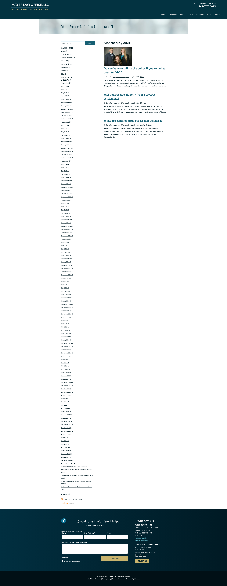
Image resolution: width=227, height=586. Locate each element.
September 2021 (66, 275)
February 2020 (65, 336)
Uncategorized (65, 77)
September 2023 (66, 197)
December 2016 (66, 460)
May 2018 (64, 405)
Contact (216, 14)
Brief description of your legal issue (74, 542)
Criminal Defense (146, 125)
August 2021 (65, 278)
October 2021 (65, 271)
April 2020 (64, 330)
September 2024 (66, 158)
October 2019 (65, 349)
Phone (109, 533)
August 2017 (65, 434)
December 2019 (66, 343)
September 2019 (66, 353)
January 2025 (65, 145)
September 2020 (66, 314)
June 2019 (64, 363)
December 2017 (66, 421)
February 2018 (65, 415)
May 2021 (64, 288)
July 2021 (64, 281)
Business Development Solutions (122, 579)
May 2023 (64, 210)
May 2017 (64, 444)
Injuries (63, 70)
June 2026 (64, 89)
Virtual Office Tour (141, 541)
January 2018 (65, 418)
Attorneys (171, 14)
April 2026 (64, 96)
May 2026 (64, 93)
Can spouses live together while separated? (74, 466)
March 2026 (65, 99)
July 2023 (64, 203)
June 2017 (64, 441)
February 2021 (65, 297)
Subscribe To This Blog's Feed (72, 499)
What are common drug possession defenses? (133, 120)
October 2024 (65, 154)
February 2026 (65, 102)
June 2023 (64, 206)
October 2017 (65, 428)
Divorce (143, 103)
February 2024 (65, 180)
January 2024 (65, 184)
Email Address (89, 533)
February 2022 (65, 258)
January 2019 (65, 379)
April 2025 (64, 135)
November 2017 (66, 424)
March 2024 (65, 177)
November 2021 (66, 268)
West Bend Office (141, 538)
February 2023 (65, 219)
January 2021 (65, 301)
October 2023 (65, 193)
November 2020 (66, 307)
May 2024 (64, 171)
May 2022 (64, 249)
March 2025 (65, 138)
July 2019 (64, 359)
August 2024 (65, 161)
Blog (209, 14)
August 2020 (65, 317)
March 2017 (65, 450)
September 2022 (66, 236)
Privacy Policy (106, 579)
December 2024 (66, 148)
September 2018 (66, 392)
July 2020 (64, 320)
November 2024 (66, 151)
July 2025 (64, 125)
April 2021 (64, 291)
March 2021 (65, 294)
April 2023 (64, 213)
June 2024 (64, 167)
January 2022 (65, 262)
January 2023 (65, 223)
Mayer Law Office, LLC (121, 77)
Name (64, 533)
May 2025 (64, 132)
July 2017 (64, 437)
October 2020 (65, 310)
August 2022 (65, 239)
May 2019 (64, 366)
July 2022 (64, 242)
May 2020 (64, 327)
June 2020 (64, 323)
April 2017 (64, 447)
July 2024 (64, 164)
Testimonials (200, 14)
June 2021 (64, 284)
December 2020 (66, 304)
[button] (225, 573)
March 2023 (65, 216)
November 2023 (66, 190)
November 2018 (66, 385)
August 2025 (65, 122)
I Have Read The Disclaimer (72, 561)
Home (163, 14)
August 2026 (65, 83)
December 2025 (66, 109)
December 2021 (66, 265)
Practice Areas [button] (185, 14)
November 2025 (66, 112)
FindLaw (137, 579)
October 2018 (65, 389)
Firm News (64, 67)
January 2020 (65, 340)
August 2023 (65, 200)
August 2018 (65, 395)
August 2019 (65, 356)
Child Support (65, 54)
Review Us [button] (142, 561)
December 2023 (66, 187)
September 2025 (66, 119)
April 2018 (64, 408)
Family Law (64, 64)
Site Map (98, 579)
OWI (142, 77)
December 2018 (66, 382)
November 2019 (66, 346)
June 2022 (64, 245)
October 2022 (65, 232)
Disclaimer (65, 557)
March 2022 (65, 255)
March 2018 (65, 411)
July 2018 (64, 398)
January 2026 (65, 106)
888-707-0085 (207, 6)
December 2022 (66, 226)
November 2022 (66, 229)
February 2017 (65, 454)
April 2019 (64, 369)
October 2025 (65, 115)
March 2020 (65, 333)
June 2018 (64, 402)
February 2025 (65, 141)
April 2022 (64, 252)
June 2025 (64, 128)
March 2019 (65, 372)
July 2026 (64, 86)
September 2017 (66, 431)
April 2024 (64, 174)
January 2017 (65, 457)
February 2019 (65, 376)
